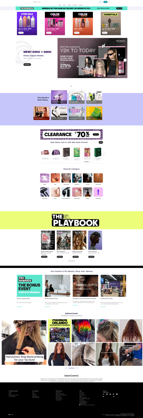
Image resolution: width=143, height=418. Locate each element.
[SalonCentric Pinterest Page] (110, 394)
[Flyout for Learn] (69, 5)
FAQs (33, 392)
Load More (69, 368)
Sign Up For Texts (59, 397)
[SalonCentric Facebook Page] (103, 394)
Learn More (19, 306)
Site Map (132, 415)
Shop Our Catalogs (59, 398)
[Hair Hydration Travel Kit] (56, 152)
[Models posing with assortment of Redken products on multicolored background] (92, 58)
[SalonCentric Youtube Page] (116, 394)
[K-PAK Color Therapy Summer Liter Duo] (87, 152)
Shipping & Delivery (35, 396)
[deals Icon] (44, 178)
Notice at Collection (82, 401)
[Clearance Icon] (98, 192)
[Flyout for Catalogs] (75, 5)
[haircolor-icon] (66, 178)
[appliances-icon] (44, 192)
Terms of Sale (81, 392)
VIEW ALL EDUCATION (71, 260)
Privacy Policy (124, 415)
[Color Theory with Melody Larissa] (95, 240)
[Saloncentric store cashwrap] (113, 286)
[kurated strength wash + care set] (77, 152)
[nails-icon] (55, 192)
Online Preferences (82, 403)
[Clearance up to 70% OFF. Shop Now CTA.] (71, 134)
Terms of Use (81, 393)
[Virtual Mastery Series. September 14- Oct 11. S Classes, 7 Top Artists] (48, 240)
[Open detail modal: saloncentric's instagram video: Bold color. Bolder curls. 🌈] (83, 330)
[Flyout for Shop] (60, 5)
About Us (10, 392)
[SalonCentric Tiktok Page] (113, 394)
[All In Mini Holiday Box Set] (98, 152)
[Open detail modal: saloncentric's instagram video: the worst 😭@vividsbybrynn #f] (130, 354)
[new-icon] (55, 178)
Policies (80, 396)
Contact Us (34, 393)
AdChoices (117, 415)
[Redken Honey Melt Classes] (79, 240)
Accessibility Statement (83, 402)
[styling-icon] (87, 178)
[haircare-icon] (77, 178)
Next (125, 60)
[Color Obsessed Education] (64, 240)
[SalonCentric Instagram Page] (107, 394)
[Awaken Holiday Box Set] (66, 152)
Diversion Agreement (82, 397)
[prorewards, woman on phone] (29, 286)
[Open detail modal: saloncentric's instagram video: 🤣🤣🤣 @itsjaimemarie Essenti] (83, 354)
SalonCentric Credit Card (60, 393)
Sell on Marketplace (12, 396)
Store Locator (58, 396)
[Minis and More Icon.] (77, 192)
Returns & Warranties (35, 397)
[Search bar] (108, 2)
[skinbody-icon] (98, 178)
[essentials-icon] (66, 192)
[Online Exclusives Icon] (87, 192)
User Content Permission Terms (84, 398)
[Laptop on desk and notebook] (57, 286)
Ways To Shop (58, 392)
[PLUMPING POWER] (45, 152)
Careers (10, 393)
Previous (17, 60)
